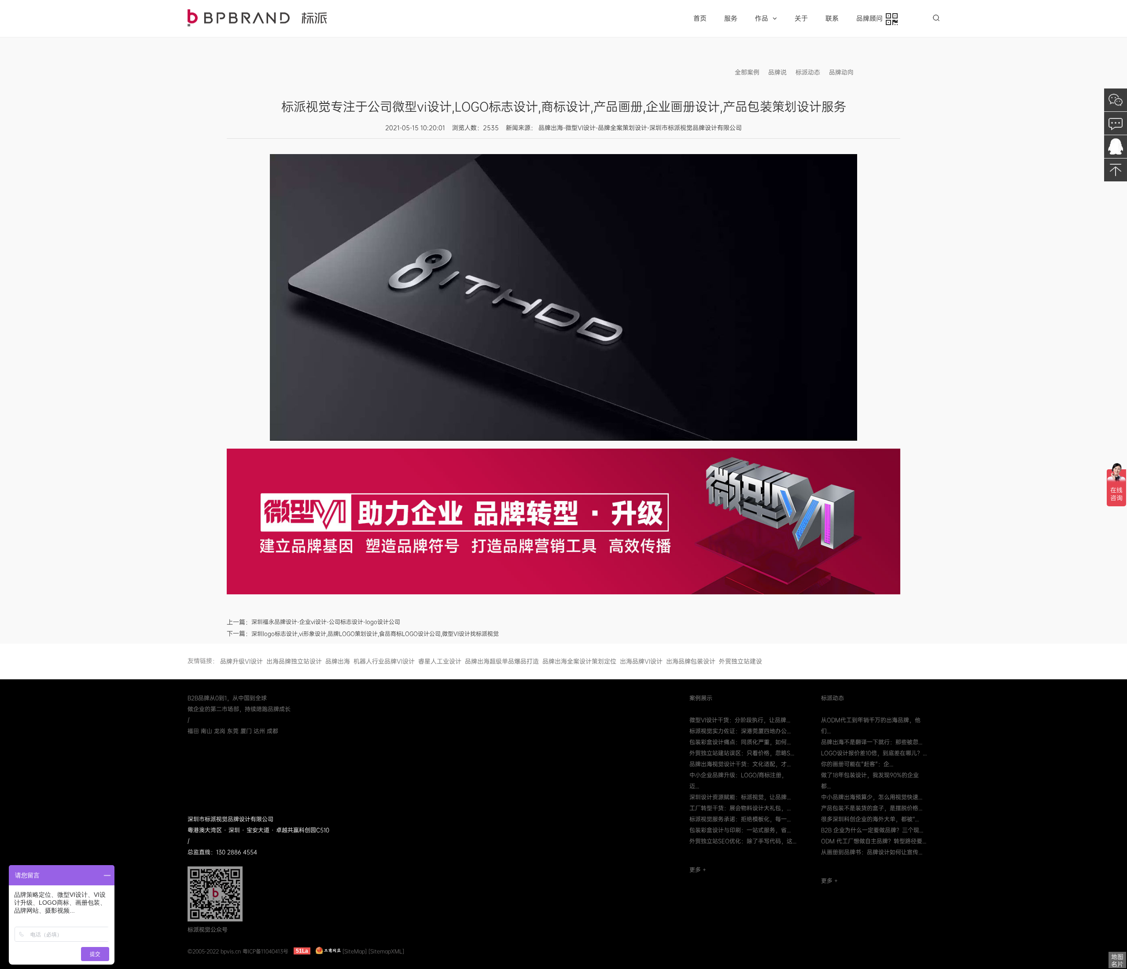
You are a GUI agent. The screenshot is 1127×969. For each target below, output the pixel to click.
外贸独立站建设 (740, 661)
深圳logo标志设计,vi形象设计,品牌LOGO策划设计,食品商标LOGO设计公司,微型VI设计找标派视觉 (375, 633)
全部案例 (747, 72)
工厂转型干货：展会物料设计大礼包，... (740, 808)
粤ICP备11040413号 (265, 950)
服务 (730, 18)
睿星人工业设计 (439, 661)
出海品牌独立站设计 (294, 661)
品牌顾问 (871, 18)
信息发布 (874, 72)
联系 (832, 18)
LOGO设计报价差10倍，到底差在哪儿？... (874, 753)
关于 (801, 18)
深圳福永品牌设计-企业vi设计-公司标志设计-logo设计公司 (325, 622)
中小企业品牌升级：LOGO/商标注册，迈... (738, 780)
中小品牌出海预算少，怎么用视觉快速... (871, 797)
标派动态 (808, 72)
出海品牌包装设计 (690, 661)
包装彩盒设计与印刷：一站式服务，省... (740, 830)
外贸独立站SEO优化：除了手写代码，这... (742, 841)
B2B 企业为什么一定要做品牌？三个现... (872, 830)
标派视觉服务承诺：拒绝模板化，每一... (740, 819)
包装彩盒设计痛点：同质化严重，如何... (740, 742)
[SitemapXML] (386, 950)
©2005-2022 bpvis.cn (214, 950)
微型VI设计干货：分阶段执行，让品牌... (739, 720)
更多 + (697, 869)
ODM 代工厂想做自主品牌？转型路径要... (873, 841)
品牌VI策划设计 (257, 17)
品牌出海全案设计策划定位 (579, 661)
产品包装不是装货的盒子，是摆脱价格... (871, 808)
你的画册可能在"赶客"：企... (857, 764)
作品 (761, 18)
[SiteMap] (355, 950)
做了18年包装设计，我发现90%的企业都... (870, 780)
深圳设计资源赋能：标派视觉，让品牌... (740, 797)
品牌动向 (841, 72)
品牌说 (777, 72)
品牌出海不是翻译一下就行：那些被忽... (871, 742)
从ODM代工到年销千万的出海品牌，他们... (871, 725)
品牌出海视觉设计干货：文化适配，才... (740, 764)
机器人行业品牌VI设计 (384, 661)
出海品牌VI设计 (641, 661)
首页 (700, 18)
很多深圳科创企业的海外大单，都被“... (870, 819)
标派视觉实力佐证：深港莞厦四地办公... (740, 731)
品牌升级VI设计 (241, 661)
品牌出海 (337, 661)
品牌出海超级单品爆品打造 (502, 661)
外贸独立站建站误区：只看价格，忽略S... (741, 753)
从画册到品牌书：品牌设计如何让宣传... (871, 852)
